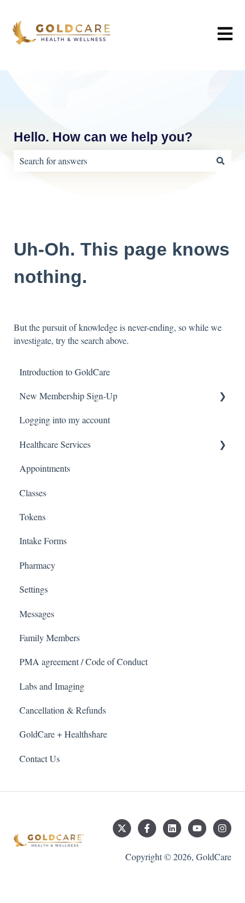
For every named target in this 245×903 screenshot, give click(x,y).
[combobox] (112, 161)
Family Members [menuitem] (49, 637)
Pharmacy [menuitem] (37, 565)
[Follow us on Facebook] (147, 828)
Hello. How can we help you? (103, 136)
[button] (222, 396)
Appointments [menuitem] (44, 468)
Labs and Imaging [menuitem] (51, 686)
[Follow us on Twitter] (122, 828)
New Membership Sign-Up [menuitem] (68, 396)
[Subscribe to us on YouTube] (197, 828)
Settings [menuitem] (33, 589)
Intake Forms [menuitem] (43, 540)
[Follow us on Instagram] (222, 828)
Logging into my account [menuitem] (64, 420)
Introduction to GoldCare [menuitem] (64, 372)
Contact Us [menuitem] (39, 758)
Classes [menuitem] (32, 493)
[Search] (220, 161)
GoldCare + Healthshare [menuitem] (63, 734)
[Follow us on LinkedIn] (172, 828)
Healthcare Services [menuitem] (55, 444)
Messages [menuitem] (36, 613)
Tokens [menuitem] (32, 517)
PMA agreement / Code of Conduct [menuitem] (83, 661)
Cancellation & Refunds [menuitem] (62, 710)
